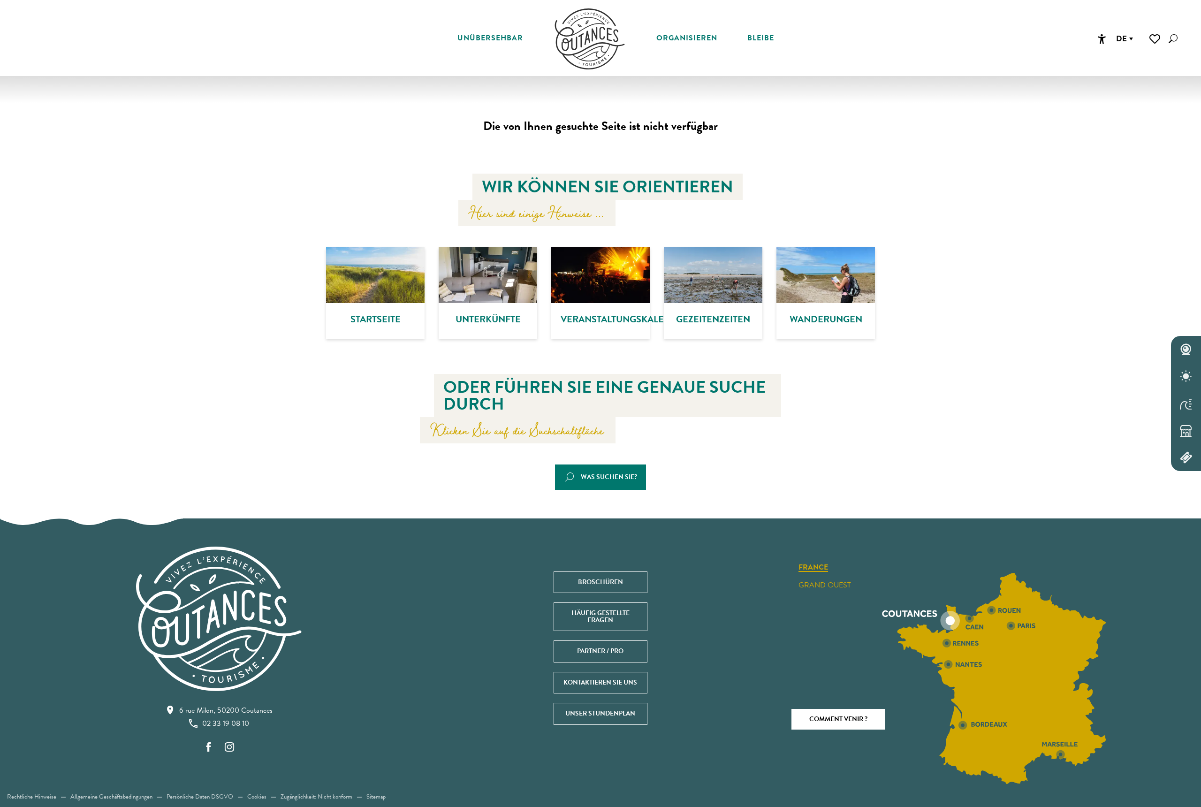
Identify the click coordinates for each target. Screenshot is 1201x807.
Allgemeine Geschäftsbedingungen (111, 796)
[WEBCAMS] (1186, 349)
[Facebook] (208, 748)
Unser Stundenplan (600, 713)
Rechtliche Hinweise (31, 796)
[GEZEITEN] (1186, 403)
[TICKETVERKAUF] (1186, 457)
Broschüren (600, 582)
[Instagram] (229, 748)
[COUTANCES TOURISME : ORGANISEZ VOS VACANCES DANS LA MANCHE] (590, 38)
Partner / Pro (600, 651)
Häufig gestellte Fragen (600, 616)
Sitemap (376, 796)
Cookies (256, 796)
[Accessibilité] (1101, 39)
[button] (1173, 38)
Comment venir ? (838, 719)
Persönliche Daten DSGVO (200, 796)
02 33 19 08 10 (225, 723)
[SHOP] (1186, 430)
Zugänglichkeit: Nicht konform (316, 796)
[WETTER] (1186, 376)
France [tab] (813, 567)
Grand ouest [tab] (824, 585)
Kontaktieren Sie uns (600, 682)
